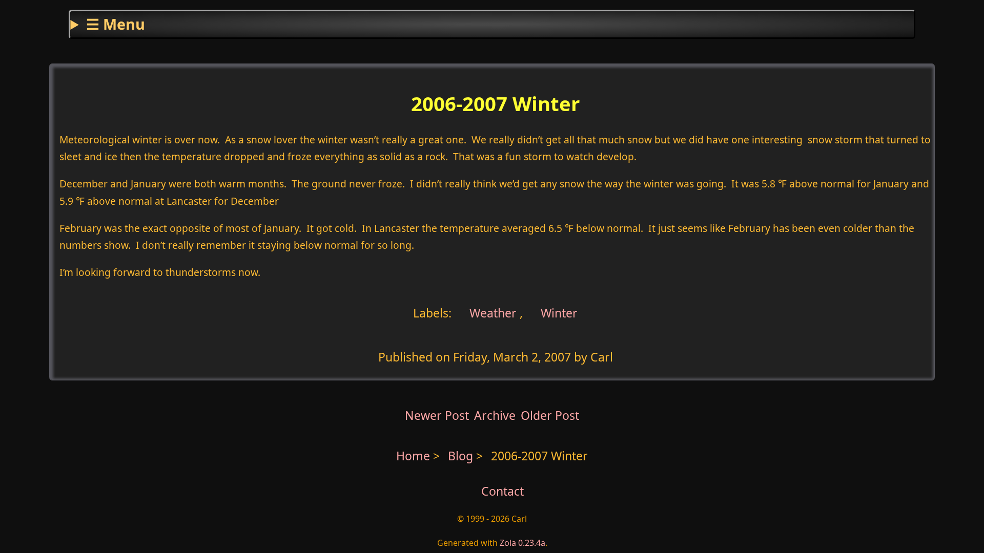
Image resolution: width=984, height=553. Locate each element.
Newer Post (437, 415)
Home (413, 456)
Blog (462, 456)
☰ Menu (115, 24)
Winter (559, 313)
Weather (491, 313)
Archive (495, 415)
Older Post (550, 415)
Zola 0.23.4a (522, 542)
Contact (502, 491)
